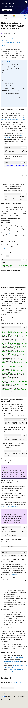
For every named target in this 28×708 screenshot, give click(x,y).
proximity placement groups (18, 657)
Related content (6, 45)
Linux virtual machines (7, 40)
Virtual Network (8, 18)
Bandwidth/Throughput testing (12, 661)
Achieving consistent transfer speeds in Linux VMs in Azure (14, 43)
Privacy (9, 702)
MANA (10, 236)
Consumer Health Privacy (7, 704)
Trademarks (4, 706)
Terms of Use (19, 704)
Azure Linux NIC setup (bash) (9, 506)
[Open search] (21, 15)
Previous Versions (13, 699)
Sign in (25, 15)
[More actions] (25, 19)
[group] (15, 152)
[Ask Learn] (23, 19)
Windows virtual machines (8, 39)
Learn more (14, 574)
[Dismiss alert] (26, 2)
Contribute (3, 702)
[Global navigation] (1, 15)
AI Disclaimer (4, 699)
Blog (20, 699)
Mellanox (11, 234)
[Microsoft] (14, 16)
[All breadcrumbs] (2, 19)
